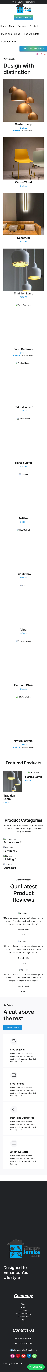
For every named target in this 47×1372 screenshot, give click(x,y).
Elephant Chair (23, 685)
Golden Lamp (23, 124)
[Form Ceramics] (23, 305)
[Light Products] (7, 856)
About (23, 1304)
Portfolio (23, 1310)
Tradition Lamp (23, 293)
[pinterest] (41, 54)
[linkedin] (29, 1356)
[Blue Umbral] (23, 530)
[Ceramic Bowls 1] (23, 474)
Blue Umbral (23, 574)
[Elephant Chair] (23, 641)
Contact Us (23, 1316)
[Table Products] (7, 864)
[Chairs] (23, 138)
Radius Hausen (23, 407)
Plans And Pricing (23, 1313)
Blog (24, 1320)
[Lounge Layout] (23, 194)
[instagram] (37, 54)
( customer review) (27, 130)
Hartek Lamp (23, 462)
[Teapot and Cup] (23, 363)
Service (23, 1307)
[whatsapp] (34, 1356)
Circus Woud (23, 182)
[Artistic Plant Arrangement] (23, 697)
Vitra (23, 629)
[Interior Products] (9, 839)
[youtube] (45, 54)
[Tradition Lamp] (23, 249)
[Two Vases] (23, 585)
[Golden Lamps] (23, 80)
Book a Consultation (23, 1338)
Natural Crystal (23, 741)
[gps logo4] (24, 4)
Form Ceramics (23, 349)
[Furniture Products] (8, 847)
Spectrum (23, 238)
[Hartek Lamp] (23, 419)
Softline (23, 518)
